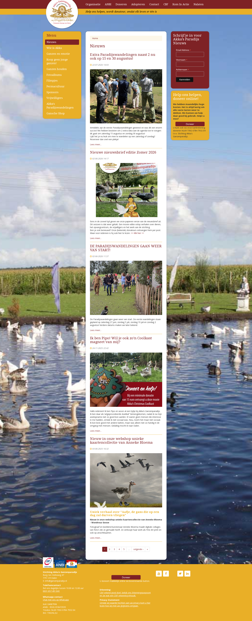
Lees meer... (95, 144)
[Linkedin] (187, 573)
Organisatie (93, 4)
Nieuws (51, 42)
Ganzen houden (57, 69)
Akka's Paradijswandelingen (60, 105)
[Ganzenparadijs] (159, 573)
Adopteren (138, 4)
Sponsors (52, 92)
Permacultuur (56, 86)
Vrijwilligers (55, 97)
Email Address (183, 50)
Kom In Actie (181, 4)
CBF (165, 4)
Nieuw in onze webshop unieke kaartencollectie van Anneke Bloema (121, 441)
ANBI (108, 4)
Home (95, 38)
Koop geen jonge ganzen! (57, 61)
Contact (154, 4)
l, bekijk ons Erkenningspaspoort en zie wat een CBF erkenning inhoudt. (125, 594)
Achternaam (182, 69)
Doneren (121, 4)
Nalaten (199, 4)
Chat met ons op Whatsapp (56, 599)
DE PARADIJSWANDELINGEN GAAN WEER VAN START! (126, 248)
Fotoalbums (54, 74)
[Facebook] (166, 573)
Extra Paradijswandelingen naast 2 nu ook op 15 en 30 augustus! (122, 57)
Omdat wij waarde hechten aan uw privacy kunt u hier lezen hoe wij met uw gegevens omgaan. (125, 604)
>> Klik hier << (137, 233)
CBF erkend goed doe (110, 592)
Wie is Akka (54, 47)
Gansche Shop (56, 113)
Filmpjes (52, 80)
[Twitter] (180, 573)
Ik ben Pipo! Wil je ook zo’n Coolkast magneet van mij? (121, 340)
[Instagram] (173, 573)
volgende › (138, 549)
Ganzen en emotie (58, 53)
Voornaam (181, 59)
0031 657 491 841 (51, 591)
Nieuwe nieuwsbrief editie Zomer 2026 (123, 152)
